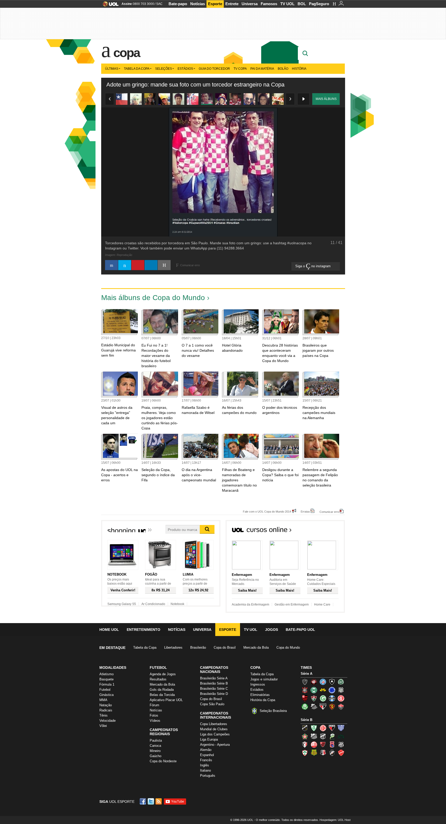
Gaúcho (155, 756)
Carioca (155, 746)
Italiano (205, 770)
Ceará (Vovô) (323, 736)
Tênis (103, 715)
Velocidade (107, 721)
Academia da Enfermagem (250, 604)
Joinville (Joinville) (305, 744)
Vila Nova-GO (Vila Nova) (341, 753)
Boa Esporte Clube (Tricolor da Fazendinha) (305, 736)
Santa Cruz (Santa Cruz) (323, 753)
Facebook (143, 801)
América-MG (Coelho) (314, 728)
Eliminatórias (260, 695)
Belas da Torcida (162, 695)
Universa (250, 4)
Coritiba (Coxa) (314, 690)
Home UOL (109, 629)
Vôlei (103, 726)
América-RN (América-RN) (323, 728)
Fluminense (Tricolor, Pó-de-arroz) (314, 698)
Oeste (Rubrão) (323, 744)
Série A (306, 674)
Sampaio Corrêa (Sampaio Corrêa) (314, 753)
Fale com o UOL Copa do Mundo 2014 (267, 511)
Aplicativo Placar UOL (166, 700)
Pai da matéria (262, 68)
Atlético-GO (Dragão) (332, 728)
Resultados (158, 679)
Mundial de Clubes (214, 729)
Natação (105, 705)
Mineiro (155, 751)
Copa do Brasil (225, 647)
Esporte (215, 4)
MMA (103, 700)
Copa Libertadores (213, 724)
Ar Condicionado (153, 604)
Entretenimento (143, 629)
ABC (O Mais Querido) (305, 728)
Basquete (106, 679)
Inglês (204, 765)
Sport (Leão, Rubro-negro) (332, 706)
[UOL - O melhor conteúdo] (109, 5)
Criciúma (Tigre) (323, 690)
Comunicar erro (329, 511)
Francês (206, 760)
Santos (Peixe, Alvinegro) (314, 706)
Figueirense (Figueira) (341, 690)
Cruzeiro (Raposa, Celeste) (332, 690)
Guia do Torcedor (214, 68)
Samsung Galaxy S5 (121, 604)
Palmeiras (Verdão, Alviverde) (305, 706)
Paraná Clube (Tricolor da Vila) (332, 744)
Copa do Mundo (288, 647)
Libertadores (173, 647)
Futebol (104, 690)
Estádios (185, 68)
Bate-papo (178, 4)
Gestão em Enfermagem (292, 604)
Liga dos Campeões (215, 734)
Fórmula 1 (106, 684)
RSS (159, 801)
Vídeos (155, 721)
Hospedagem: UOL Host (335, 819)
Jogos (271, 629)
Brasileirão (198, 647)
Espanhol (207, 755)
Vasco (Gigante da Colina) (332, 753)
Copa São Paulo (212, 704)
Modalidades (112, 667)
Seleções (163, 68)
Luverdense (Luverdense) (332, 736)
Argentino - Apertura (215, 745)
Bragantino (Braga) (314, 736)
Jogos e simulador (264, 679)
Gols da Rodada (162, 690)
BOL (302, 4)
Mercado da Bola (256, 647)
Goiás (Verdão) (323, 698)
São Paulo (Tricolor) (323, 706)
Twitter (151, 801)
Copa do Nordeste (163, 761)
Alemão (205, 750)
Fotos (154, 715)
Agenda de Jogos (163, 674)
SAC (159, 4)
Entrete (231, 4)
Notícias (197, 4)
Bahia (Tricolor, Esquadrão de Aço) (323, 682)
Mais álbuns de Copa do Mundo (153, 298)
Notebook (177, 604)
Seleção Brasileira (273, 711)
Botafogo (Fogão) (332, 682)
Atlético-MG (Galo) (305, 682)
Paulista (156, 740)
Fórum (154, 705)
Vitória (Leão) (341, 706)
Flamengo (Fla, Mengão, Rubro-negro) (305, 698)
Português (207, 776)
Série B (306, 720)
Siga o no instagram (313, 266)
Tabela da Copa (136, 68)
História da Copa (262, 700)
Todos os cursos (327, 531)
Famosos (269, 4)
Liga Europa (209, 739)
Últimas (111, 68)
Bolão (283, 68)
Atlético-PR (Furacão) (314, 682)
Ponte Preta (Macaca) (341, 744)
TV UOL (287, 4)
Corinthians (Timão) (305, 690)
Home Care (322, 604)
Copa (126, 53)
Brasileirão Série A (214, 678)
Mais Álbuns (326, 99)
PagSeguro (319, 4)
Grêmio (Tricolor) (332, 698)
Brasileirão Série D (214, 694)
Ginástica (106, 695)
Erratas (305, 511)
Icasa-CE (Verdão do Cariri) (341, 736)
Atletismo (106, 674)
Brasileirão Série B (214, 683)
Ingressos (257, 684)
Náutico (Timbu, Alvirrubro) (314, 744)
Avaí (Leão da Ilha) (341, 728)
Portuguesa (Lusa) (305, 753)
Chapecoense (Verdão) (341, 682)
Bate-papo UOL (300, 629)
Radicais (105, 710)
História (299, 68)
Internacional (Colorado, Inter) (341, 698)
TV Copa (240, 68)
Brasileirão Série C (214, 688)
